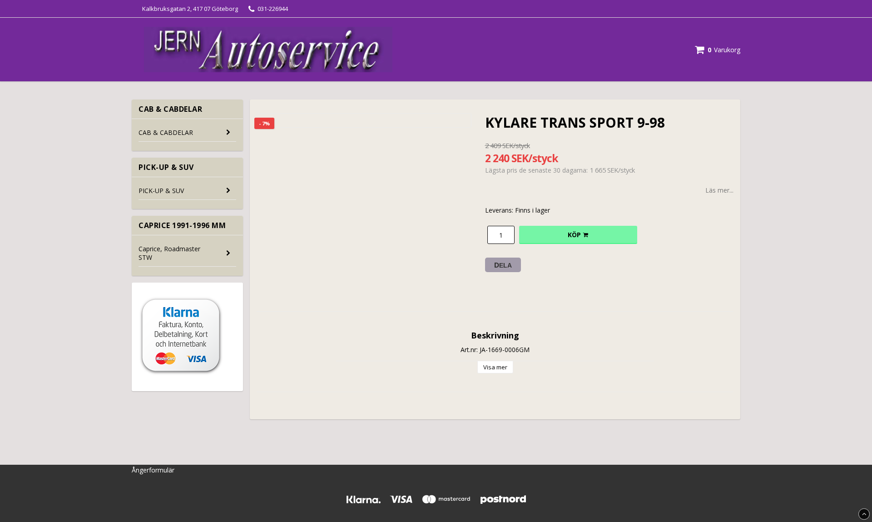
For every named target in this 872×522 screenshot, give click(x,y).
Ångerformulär (153, 470)
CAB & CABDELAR (166, 132)
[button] (717, 50)
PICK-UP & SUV (161, 190)
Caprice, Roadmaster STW (169, 253)
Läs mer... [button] (719, 190)
